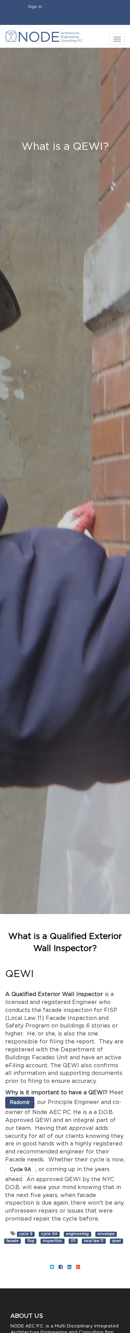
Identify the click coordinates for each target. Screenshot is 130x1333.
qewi (116, 1241)
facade (12, 1241)
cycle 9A (49, 1234)
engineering (77, 1234)
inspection (52, 1241)
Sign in (35, 6)
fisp (30, 1241)
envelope (106, 1234)
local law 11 (93, 1241)
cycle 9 (26, 1234)
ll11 (73, 1241)
